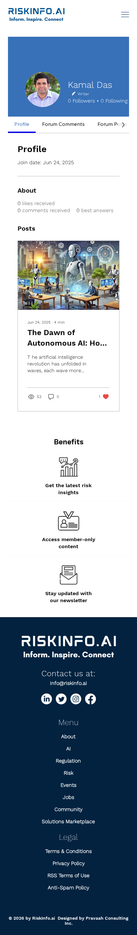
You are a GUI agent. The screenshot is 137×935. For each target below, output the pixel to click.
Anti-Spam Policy (68, 888)
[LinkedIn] (46, 699)
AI (68, 749)
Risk (68, 773)
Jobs (68, 797)
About (68, 736)
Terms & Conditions (68, 851)
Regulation (68, 761)
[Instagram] (75, 699)
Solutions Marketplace (68, 821)
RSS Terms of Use (68, 875)
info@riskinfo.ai (68, 683)
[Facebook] (90, 699)
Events (68, 785)
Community (68, 809)
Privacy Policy (69, 863)
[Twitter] (61, 699)
